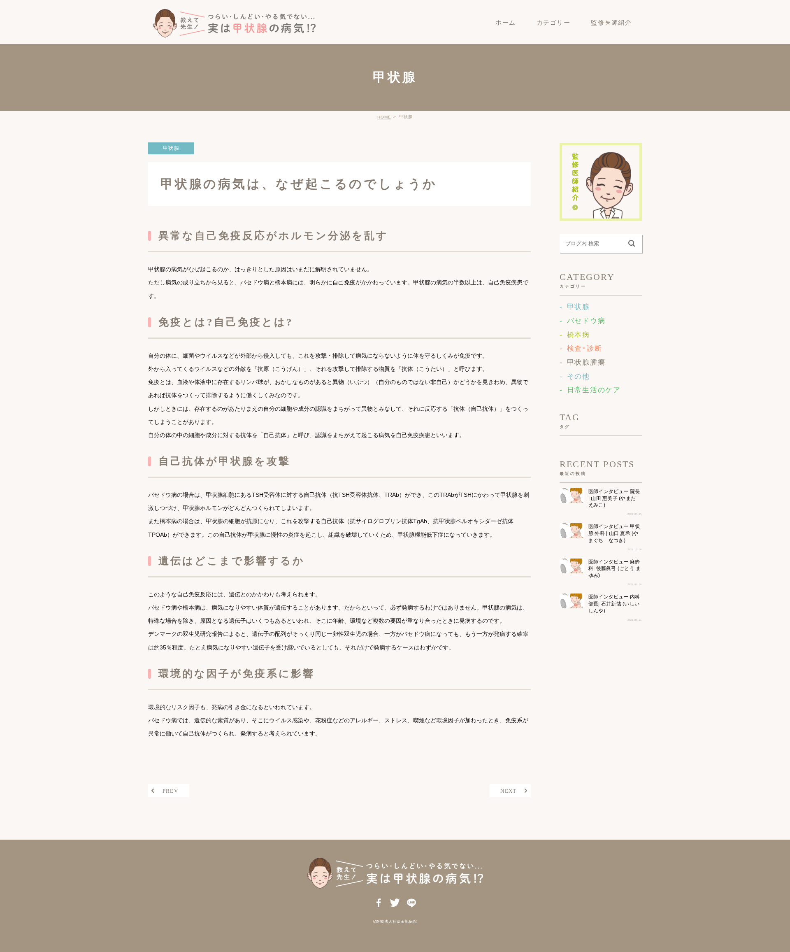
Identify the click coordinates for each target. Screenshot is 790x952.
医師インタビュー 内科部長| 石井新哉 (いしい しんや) (614, 604)
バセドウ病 (586, 321)
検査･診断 (584, 348)
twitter (395, 903)
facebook (379, 903)
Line (411, 903)
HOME (384, 117)
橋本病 (578, 335)
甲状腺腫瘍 (586, 362)
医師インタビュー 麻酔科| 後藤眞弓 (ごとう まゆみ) (614, 568)
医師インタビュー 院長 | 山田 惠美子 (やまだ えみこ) (614, 498)
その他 (578, 376)
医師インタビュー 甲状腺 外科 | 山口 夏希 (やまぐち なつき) (614, 533)
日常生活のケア (594, 390)
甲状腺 (171, 148)
